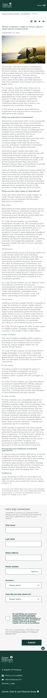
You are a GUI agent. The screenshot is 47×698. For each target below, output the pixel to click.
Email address (11, 553)
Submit (31, 642)
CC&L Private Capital (10, 14)
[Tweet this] (39, 21)
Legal (12, 683)
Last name (10, 539)
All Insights (25, 14)
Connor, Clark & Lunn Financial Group (19, 692)
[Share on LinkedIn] (31, 21)
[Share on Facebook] (35, 21)
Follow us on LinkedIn (13, 675)
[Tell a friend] (43, 21)
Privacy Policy (21, 632)
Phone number (12, 567)
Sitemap (5, 683)
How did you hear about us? (18, 594)
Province (9, 580)
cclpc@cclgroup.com (13, 679)
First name (10, 525)
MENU (39, 5)
